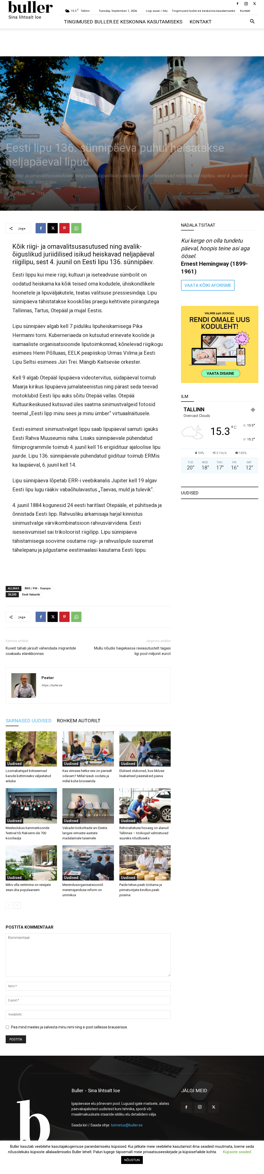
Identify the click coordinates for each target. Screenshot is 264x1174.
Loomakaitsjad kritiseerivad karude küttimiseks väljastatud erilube (28, 776)
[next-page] (17, 905)
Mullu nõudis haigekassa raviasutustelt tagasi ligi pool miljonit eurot (132, 651)
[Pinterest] (64, 228)
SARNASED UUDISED (29, 721)
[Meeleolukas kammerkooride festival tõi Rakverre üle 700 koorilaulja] (31, 805)
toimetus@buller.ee (127, 1125)
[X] (254, 3)
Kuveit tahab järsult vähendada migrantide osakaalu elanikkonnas (41, 651)
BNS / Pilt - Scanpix (38, 588)
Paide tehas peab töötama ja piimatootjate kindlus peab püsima (140, 890)
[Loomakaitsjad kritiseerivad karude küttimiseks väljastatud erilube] (31, 749)
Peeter (48, 677)
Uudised (12, 136)
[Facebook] (237, 3)
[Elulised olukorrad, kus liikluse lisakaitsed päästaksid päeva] (145, 749)
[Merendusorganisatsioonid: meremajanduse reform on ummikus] (88, 862)
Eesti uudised (30, 136)
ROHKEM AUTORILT (79, 721)
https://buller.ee (52, 685)
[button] (252, 22)
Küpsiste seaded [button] (237, 1152)
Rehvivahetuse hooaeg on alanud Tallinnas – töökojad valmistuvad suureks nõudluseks (144, 833)
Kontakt (245, 11)
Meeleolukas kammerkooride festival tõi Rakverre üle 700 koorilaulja (27, 833)
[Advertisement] (132, 42)
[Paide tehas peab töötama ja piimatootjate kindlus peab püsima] (145, 862)
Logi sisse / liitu (157, 11)
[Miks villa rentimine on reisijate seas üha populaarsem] (31, 862)
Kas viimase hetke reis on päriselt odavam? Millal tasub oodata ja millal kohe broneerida (87, 776)
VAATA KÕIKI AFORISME (208, 285)
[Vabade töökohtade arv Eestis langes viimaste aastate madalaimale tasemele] (88, 805)
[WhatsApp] (76, 228)
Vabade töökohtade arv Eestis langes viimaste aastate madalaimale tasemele (84, 833)
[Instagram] (246, 3)
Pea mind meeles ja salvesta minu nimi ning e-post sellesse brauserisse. (69, 1027)
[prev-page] (9, 905)
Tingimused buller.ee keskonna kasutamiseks (203, 11)
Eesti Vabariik (31, 594)
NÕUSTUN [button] (132, 1160)
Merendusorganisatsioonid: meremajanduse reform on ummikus (83, 890)
